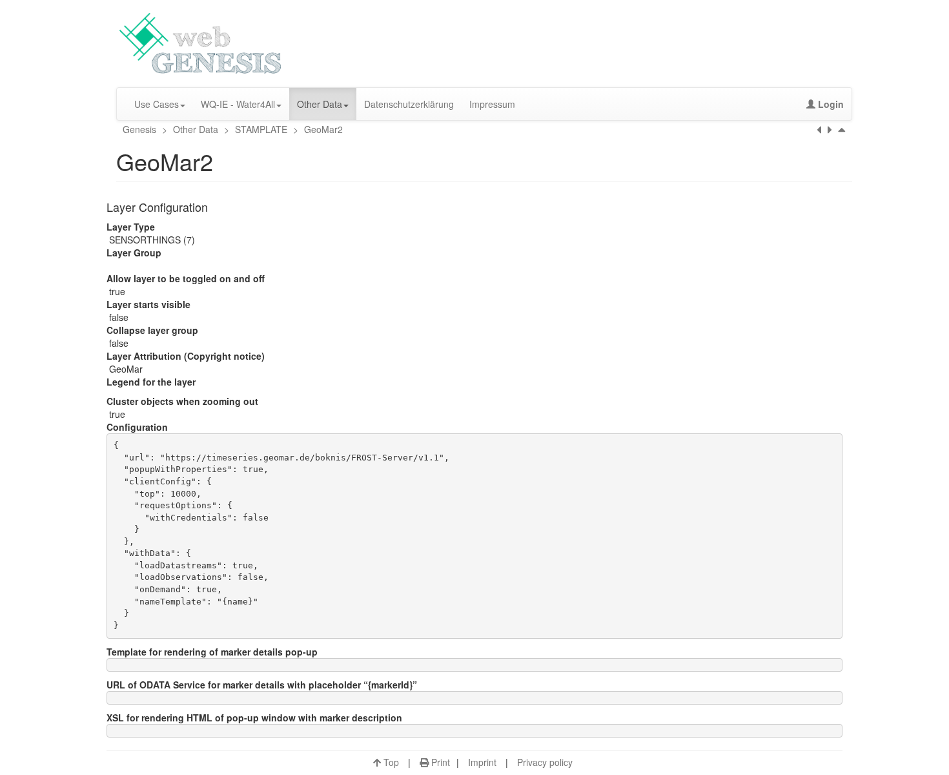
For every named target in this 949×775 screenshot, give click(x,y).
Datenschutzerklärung (409, 104)
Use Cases (156, 104)
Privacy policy (545, 762)
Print (439, 762)
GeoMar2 (322, 129)
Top (390, 762)
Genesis (141, 129)
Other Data (319, 104)
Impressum (492, 104)
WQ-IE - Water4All (238, 104)
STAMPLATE (261, 129)
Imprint (482, 762)
